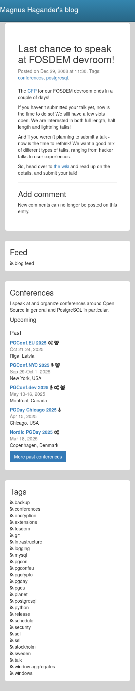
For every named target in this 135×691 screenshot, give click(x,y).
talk (18, 660)
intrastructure (28, 541)
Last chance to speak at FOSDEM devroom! (66, 53)
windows (23, 673)
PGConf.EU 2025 (28, 342)
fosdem (22, 528)
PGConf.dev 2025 (29, 387)
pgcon (21, 561)
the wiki (61, 166)
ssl (17, 640)
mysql (21, 554)
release (22, 614)
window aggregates (35, 666)
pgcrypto (24, 574)
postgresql (57, 77)
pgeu (20, 587)
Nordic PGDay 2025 (31, 432)
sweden (23, 653)
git (17, 535)
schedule (24, 620)
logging (22, 548)
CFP (32, 90)
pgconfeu (24, 568)
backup (22, 502)
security (23, 627)
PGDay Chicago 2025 (33, 409)
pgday (21, 581)
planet (21, 594)
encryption (25, 515)
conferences (31, 77)
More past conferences (38, 456)
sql (18, 633)
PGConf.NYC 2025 (29, 365)
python (22, 607)
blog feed (23, 263)
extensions (26, 522)
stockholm (25, 646)
